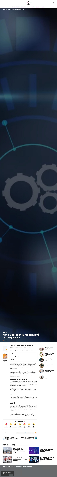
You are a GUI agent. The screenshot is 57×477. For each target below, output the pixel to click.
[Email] (6, 349)
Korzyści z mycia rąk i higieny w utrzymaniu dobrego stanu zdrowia (49, 354)
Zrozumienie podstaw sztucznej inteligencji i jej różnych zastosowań (46, 450)
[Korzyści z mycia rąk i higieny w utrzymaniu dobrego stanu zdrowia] (41, 354)
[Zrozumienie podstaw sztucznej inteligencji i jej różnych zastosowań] (34, 450)
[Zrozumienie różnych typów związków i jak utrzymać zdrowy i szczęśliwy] (41, 360)
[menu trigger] (4, 7)
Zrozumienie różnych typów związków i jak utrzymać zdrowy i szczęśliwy (49, 359)
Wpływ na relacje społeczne (15, 357)
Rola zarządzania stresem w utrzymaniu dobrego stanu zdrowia (49, 348)
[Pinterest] (4, 349)
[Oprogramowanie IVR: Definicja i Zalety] (5, 356)
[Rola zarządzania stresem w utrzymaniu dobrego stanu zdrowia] (41, 349)
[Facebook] (4, 347)
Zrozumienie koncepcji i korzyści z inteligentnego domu (49, 371)
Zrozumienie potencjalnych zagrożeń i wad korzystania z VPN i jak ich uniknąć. (20, 459)
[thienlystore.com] (28, 3)
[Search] (53, 7)
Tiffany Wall (5, 340)
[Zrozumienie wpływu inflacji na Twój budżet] (41, 365)
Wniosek (12, 359)
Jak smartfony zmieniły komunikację (16, 356)
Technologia (5, 332)
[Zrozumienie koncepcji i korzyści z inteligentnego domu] (41, 371)
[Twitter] (6, 347)
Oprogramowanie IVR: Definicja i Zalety (5, 360)
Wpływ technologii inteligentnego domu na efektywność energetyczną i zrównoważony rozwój (47, 459)
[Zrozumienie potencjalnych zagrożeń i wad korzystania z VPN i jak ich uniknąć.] (7, 459)
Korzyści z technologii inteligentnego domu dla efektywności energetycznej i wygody (19, 450)
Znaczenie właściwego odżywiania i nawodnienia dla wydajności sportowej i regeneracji (49, 377)
